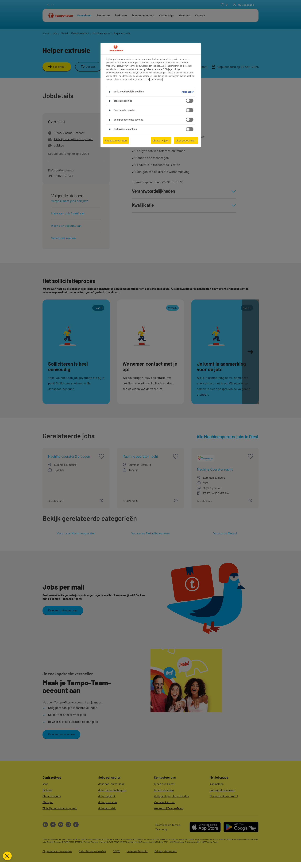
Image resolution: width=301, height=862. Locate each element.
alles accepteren (186, 140)
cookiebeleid (156, 79)
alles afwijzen (161, 140)
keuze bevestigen (116, 140)
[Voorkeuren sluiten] (7, 856)
